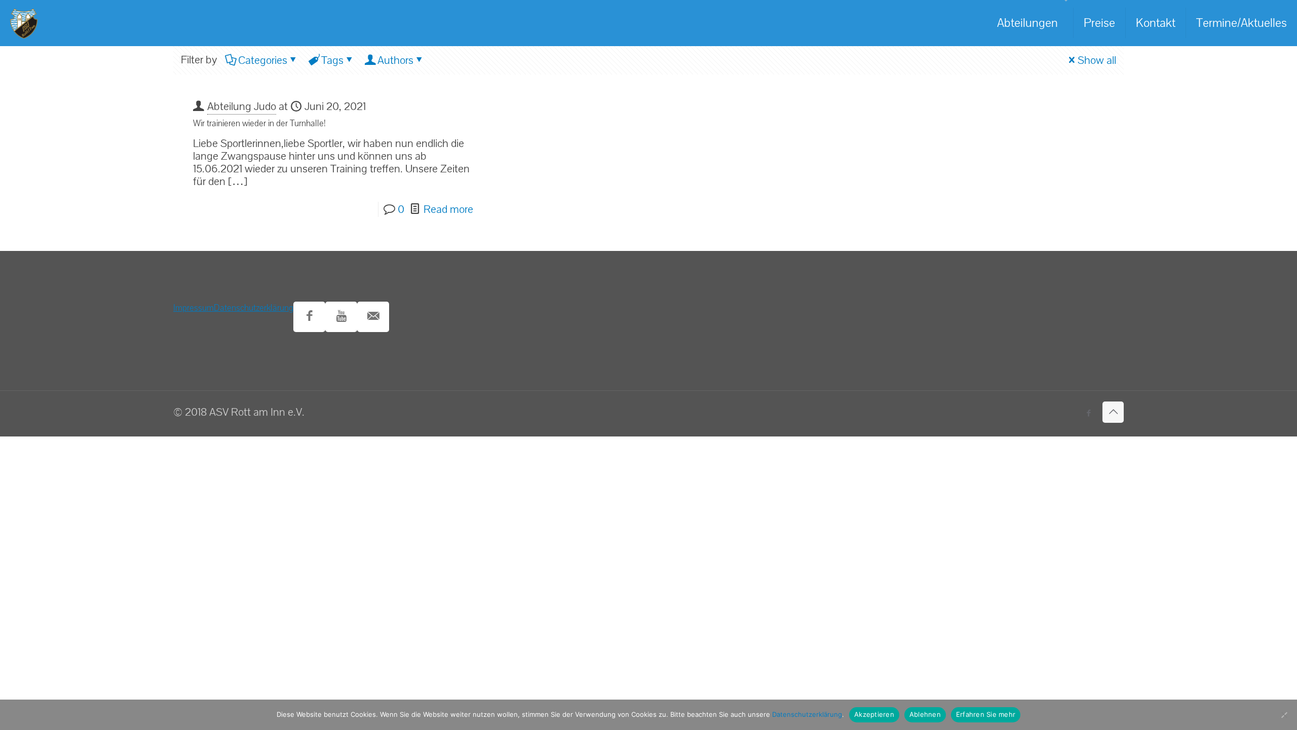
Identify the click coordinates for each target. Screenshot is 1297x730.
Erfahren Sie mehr (985, 714)
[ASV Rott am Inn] (23, 23)
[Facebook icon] (1088, 413)
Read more (448, 209)
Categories (262, 60)
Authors (395, 60)
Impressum (193, 308)
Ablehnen (925, 714)
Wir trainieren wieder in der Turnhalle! (259, 123)
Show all (1097, 60)
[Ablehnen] (1284, 715)
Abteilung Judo (241, 106)
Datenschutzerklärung (253, 308)
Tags (332, 60)
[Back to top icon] (1113, 412)
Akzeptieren (874, 714)
